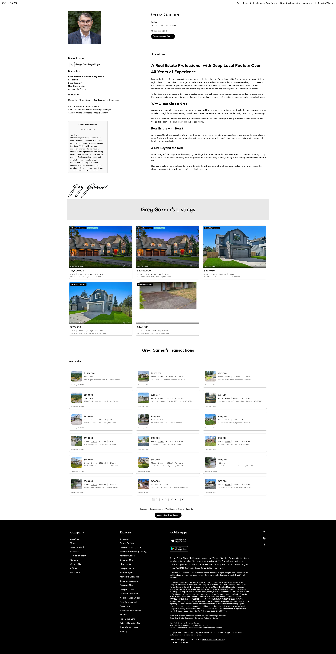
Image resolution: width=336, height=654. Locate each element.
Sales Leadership (78, 547)
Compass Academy (129, 581)
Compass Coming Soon (130, 547)
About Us (74, 539)
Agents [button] (306, 3)
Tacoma (181, 509)
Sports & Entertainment (130, 610)
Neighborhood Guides (130, 598)
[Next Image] (129, 247)
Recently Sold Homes (129, 627)
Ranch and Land (127, 619)
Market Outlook (127, 555)
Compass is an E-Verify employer (217, 561)
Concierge (125, 539)
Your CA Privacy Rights (237, 564)
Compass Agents (156, 509)
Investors (74, 551)
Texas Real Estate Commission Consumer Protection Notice (194, 618)
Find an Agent (126, 572)
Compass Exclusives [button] (265, 3)
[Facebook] (264, 537)
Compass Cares (127, 589)
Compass (143, 509)
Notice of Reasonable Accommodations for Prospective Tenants (196, 628)
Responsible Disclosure (190, 561)
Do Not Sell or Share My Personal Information (190, 558)
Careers (74, 560)
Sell (252, 3)
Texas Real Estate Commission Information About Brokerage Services (198, 616)
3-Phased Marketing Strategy (133, 551)
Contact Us (75, 564)
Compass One (126, 560)
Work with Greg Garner (163, 36)
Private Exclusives (128, 543)
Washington (170, 509)
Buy (239, 3)
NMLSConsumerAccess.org (213, 639)
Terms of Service (220, 558)
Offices (73, 568)
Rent (245, 3)
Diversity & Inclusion (129, 593)
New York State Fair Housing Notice (184, 623)
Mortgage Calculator (129, 577)
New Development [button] (289, 3)
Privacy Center (236, 558)
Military (123, 614)
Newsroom (75, 572)
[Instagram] (264, 531)
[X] (264, 544)
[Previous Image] (72, 247)
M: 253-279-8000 (159, 31)
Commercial (125, 606)
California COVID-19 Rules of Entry (205, 564)
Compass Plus (126, 585)
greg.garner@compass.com (163, 25)
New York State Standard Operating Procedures (189, 625)
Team (72, 543)
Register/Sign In (325, 3)
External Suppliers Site (130, 623)
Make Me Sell (126, 564)
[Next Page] (187, 499)
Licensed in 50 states (179, 642)
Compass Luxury (128, 568)
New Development (128, 602)
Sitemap (123, 631)
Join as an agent (78, 555)
